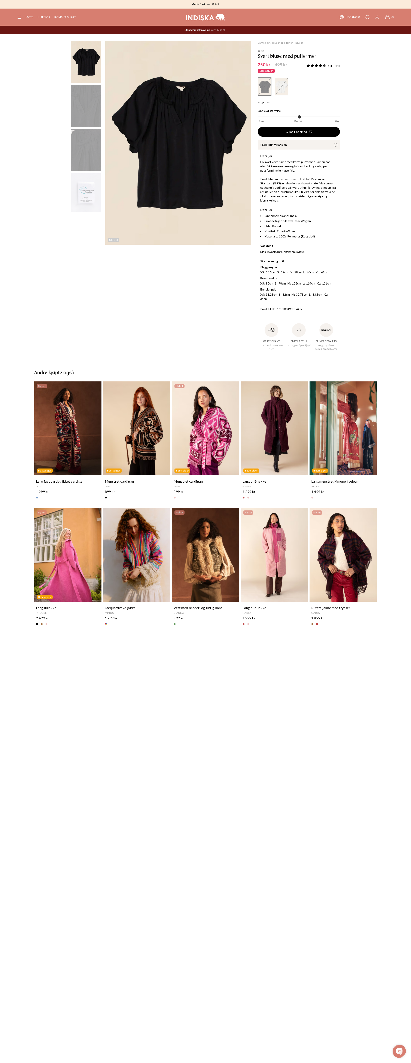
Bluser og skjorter (282, 42)
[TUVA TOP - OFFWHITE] (282, 86)
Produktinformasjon (273, 145)
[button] (19, 17)
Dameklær (264, 42)
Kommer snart (65, 17)
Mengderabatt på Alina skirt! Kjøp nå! (205, 29)
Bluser (299, 42)
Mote (29, 17)
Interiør (44, 17)
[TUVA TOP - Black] (264, 86)
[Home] (205, 17)
